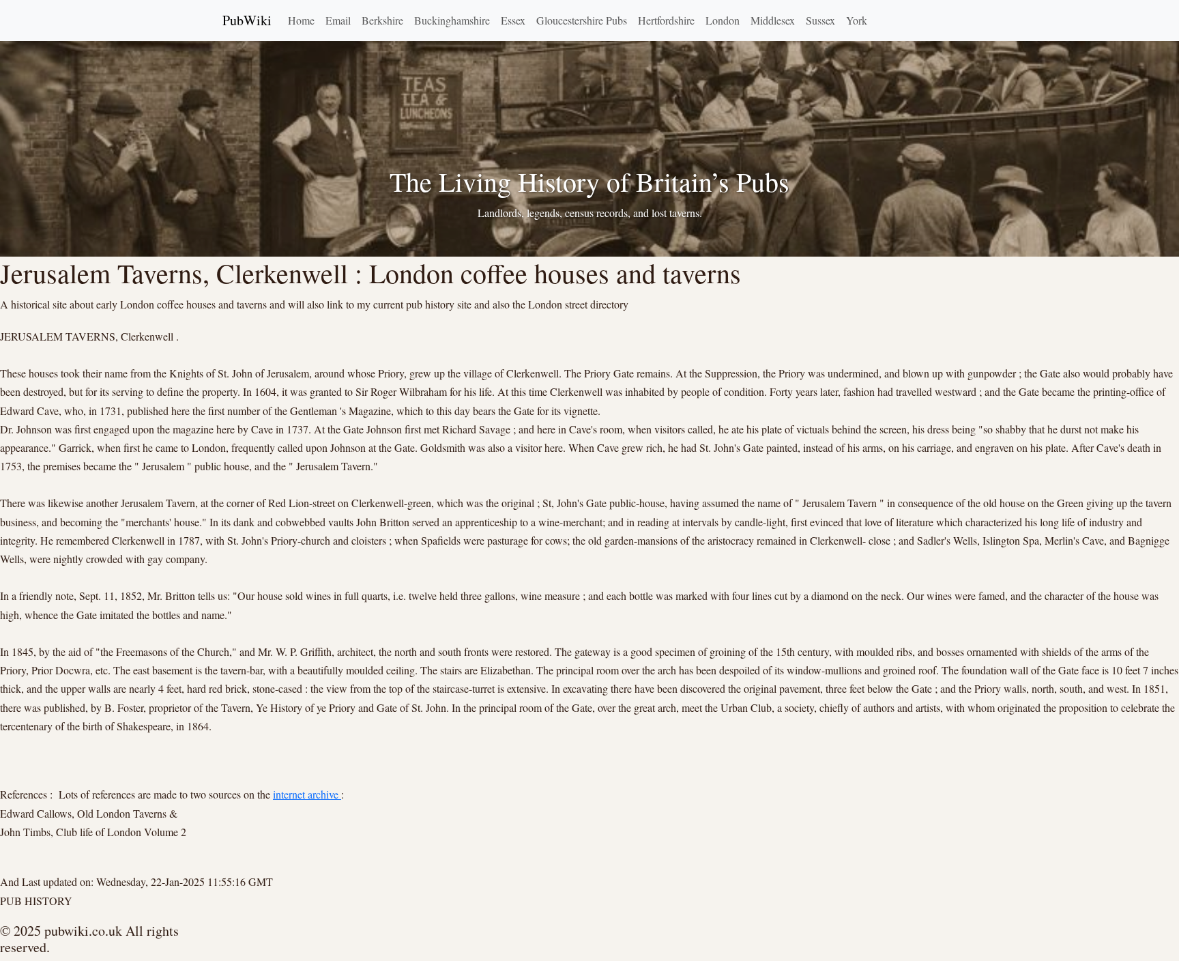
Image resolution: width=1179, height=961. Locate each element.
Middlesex (773, 20)
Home (301, 20)
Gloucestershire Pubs (581, 20)
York (856, 20)
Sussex (820, 20)
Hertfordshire (666, 20)
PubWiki (247, 20)
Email (338, 20)
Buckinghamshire (452, 20)
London (722, 20)
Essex (513, 20)
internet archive (307, 794)
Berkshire (382, 20)
